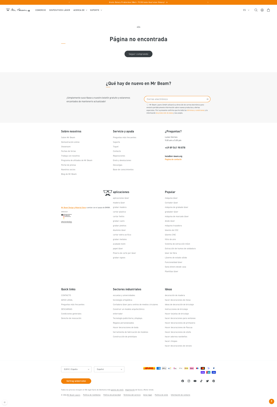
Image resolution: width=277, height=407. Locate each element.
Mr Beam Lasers (73, 395)
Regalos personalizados (123, 322)
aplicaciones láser (121, 198)
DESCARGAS (66, 309)
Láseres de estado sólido (176, 257)
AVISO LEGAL (67, 299)
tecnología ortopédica (122, 299)
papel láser (118, 248)
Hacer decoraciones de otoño (178, 332)
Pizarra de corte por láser (124, 253)
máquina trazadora (173, 225)
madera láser (119, 202)
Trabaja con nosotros (70, 155)
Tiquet (115, 146)
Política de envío (161, 395)
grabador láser (171, 211)
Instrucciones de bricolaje (176, 309)
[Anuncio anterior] (69, 2)
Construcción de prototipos (125, 336)
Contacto (117, 151)
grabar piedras (119, 225)
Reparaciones (119, 155)
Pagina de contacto (173, 159)
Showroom (66, 146)
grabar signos (119, 257)
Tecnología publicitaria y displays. (128, 318)
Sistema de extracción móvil (177, 243)
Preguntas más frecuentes (124, 137)
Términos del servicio (132, 395)
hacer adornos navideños (176, 336)
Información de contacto (180, 395)
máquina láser (171, 198)
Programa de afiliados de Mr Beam (76, 160)
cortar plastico (119, 211)
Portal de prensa (68, 165)
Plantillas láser (171, 271)
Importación (130, 390)
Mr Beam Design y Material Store (73, 207)
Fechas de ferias (68, 151)
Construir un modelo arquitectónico (128, 309)
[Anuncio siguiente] (207, 2)
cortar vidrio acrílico (122, 234)
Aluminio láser (119, 230)
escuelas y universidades (124, 295)
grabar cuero (119, 220)
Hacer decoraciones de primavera (180, 322)
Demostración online (70, 142)
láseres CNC (170, 234)
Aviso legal (147, 395)
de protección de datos (164, 113)
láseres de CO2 (171, 230)
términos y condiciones (196, 110)
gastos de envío (117, 390)
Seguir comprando (138, 53)
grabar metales (120, 239)
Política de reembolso (92, 395)
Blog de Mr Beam (69, 174)
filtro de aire (170, 239)
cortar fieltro (118, 216)
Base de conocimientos (123, 169)
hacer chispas (171, 341)
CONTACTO (66, 295)
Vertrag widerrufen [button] (76, 380)
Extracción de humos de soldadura (180, 248)
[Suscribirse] (207, 99)
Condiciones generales (71, 313)
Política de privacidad (112, 395)
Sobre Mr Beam (68, 137)
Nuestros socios (68, 169)
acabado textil (119, 243)
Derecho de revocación (71, 318)
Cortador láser (171, 202)
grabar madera (119, 207)
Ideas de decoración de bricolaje (179, 304)
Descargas (117, 165)
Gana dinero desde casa (175, 266)
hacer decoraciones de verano (178, 345)
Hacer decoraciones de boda (125, 327)
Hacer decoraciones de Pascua (178, 327)
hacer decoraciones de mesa (178, 299)
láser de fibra (171, 253)
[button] (80, 10)
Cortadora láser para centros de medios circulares (135, 304)
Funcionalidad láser (173, 262)
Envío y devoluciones (122, 160)
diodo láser (170, 220)
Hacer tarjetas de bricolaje (177, 313)
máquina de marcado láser (177, 216)
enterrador (118, 313)
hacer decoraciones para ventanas (180, 318)
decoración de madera (175, 295)
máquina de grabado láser (176, 207)
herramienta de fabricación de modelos (130, 332)
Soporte (116, 142)
